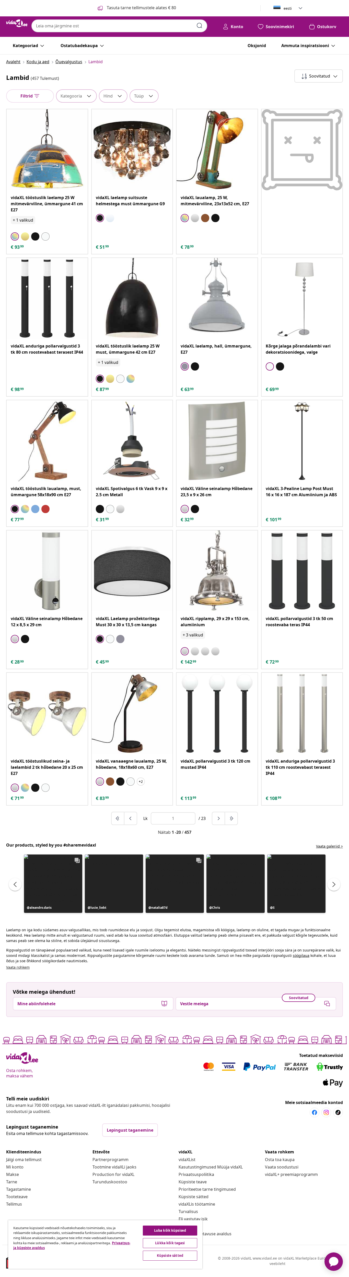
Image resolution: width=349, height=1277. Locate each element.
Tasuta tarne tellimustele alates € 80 (141, 7)
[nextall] (231, 818)
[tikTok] (338, 1112)
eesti (288, 8)
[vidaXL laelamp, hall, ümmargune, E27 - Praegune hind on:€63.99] (217, 298)
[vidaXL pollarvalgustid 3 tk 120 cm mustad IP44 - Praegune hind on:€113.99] (217, 713)
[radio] (15, 236)
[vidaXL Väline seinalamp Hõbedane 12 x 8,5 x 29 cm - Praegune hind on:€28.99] (47, 571)
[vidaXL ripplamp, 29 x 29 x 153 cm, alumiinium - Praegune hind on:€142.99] (217, 571)
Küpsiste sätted (193, 1196)
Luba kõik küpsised (170, 1230)
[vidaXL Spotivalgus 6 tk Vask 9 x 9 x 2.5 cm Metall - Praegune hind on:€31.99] (132, 440)
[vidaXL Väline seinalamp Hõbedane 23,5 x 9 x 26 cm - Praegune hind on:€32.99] (217, 440)
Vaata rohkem (18, 967)
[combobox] (119, 25)
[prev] (130, 818)
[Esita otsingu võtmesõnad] (199, 25)
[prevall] (118, 818)
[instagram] (326, 1112)
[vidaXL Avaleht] (16, 23)
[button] (53, 883)
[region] (105, 1244)
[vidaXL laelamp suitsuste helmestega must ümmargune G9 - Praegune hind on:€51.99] (132, 149)
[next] (218, 818)
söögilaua (301, 955)
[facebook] (314, 1112)
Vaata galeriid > (329, 846)
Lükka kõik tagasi (170, 1243)
